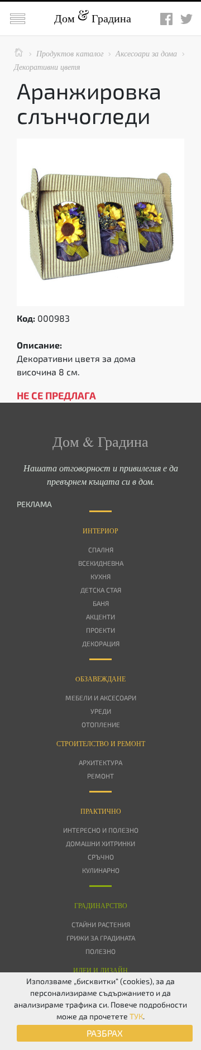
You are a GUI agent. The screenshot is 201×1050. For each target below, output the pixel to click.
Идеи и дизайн (100, 970)
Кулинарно (100, 870)
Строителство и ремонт (100, 743)
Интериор (100, 530)
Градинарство (100, 905)
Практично (100, 810)
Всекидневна (100, 563)
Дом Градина (92, 18)
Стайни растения (100, 924)
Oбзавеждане (100, 678)
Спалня (100, 549)
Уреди (100, 711)
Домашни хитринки (100, 843)
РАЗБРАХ (105, 1033)
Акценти (100, 617)
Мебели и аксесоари (100, 697)
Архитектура (100, 762)
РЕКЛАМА (34, 504)
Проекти (100, 630)
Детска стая (100, 590)
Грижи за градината (100, 938)
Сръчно (101, 857)
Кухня (100, 576)
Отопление (101, 724)
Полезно (100, 951)
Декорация (100, 643)
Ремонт (100, 776)
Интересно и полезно (100, 830)
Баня (101, 603)
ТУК (136, 1016)
